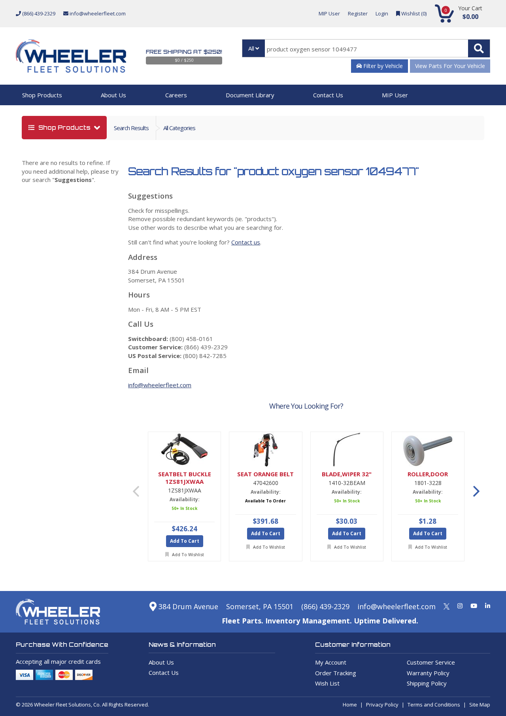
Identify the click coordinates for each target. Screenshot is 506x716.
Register (358, 13)
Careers (176, 95)
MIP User (329, 13)
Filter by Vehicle (382, 66)
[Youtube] (473, 606)
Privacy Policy (382, 704)
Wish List (327, 683)
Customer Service (431, 662)
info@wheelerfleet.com (97, 13)
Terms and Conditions (434, 704)
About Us (113, 95)
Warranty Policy (428, 673)
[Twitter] (446, 606)
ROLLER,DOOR (428, 474)
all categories (179, 128)
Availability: (185, 499)
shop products (64, 127)
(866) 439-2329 (38, 13)
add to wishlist (187, 554)
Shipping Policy (427, 683)
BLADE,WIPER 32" (347, 474)
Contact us (245, 242)
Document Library (250, 95)
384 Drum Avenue (187, 606)
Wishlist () (413, 13)
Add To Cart (184, 541)
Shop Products (42, 95)
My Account (330, 662)
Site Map (479, 704)
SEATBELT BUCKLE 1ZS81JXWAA (184, 477)
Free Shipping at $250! (184, 52)
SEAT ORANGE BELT (265, 474)
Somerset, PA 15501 (259, 606)
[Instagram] (460, 606)
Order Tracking (335, 673)
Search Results (131, 128)
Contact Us (328, 95)
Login (382, 13)
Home (350, 704)
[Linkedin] (487, 606)
